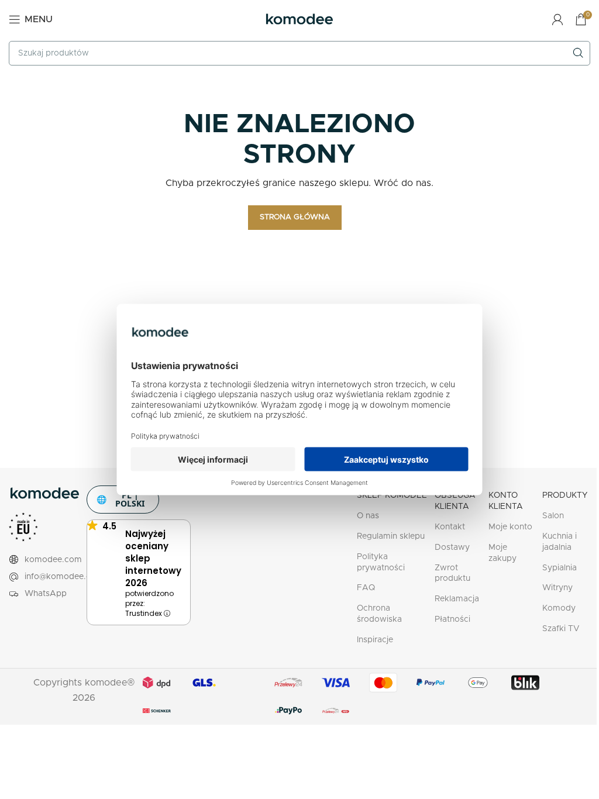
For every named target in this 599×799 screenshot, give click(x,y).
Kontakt (450, 527)
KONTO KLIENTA (505, 501)
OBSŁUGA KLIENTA (455, 501)
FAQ (366, 588)
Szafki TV (561, 629)
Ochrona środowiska (379, 614)
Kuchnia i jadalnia (559, 542)
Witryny (557, 588)
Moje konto (510, 527)
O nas (368, 516)
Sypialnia (559, 568)
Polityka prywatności (381, 562)
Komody (559, 608)
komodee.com (53, 560)
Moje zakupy (502, 553)
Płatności (452, 619)
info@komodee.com (64, 577)
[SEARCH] (578, 53)
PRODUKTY (564, 495)
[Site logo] (299, 18)
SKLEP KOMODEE (392, 495)
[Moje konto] (557, 19)
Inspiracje (375, 640)
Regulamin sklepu (391, 536)
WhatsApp (46, 594)
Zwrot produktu (452, 573)
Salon (553, 516)
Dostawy (452, 547)
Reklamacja (457, 599)
